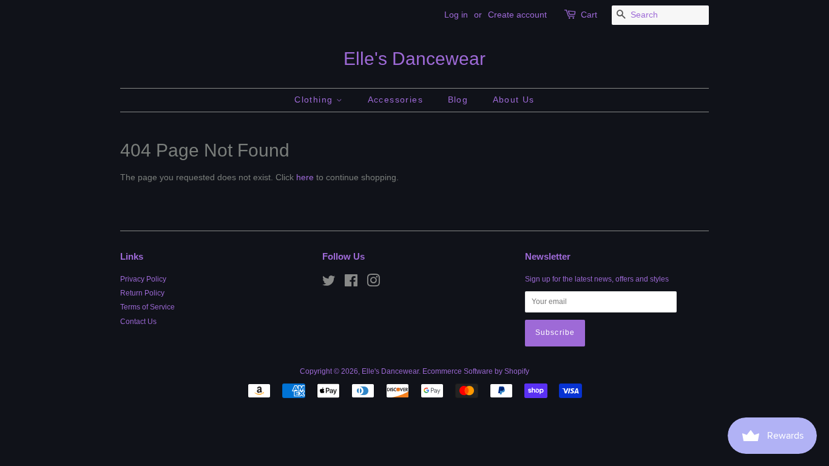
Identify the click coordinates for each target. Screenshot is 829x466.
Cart (589, 14)
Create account (517, 14)
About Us (514, 99)
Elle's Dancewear (414, 59)
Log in (456, 14)
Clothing (315, 99)
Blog (458, 99)
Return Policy (142, 293)
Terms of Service (147, 307)
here (305, 177)
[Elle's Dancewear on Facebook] (351, 283)
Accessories (395, 99)
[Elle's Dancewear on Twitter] (329, 283)
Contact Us (138, 321)
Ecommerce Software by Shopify (475, 371)
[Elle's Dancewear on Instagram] (373, 283)
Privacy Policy (143, 279)
